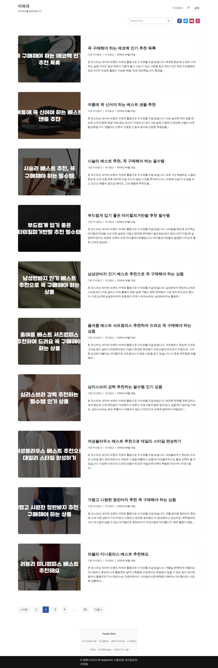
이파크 (93, 660)
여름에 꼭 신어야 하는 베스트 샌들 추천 (122, 104)
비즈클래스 (104, 641)
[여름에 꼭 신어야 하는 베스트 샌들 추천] (49, 115)
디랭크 (93, 649)
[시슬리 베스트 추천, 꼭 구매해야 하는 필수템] (49, 171)
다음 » (98, 609)
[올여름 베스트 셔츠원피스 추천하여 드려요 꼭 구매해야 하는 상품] (49, 341)
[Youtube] (191, 21)
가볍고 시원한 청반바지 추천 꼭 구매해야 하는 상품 (132, 500)
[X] (185, 21)
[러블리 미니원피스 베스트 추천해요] (49, 567)
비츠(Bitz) (131, 641)
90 (85, 609)
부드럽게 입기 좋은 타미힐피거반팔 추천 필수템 (129, 215)
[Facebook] (179, 21)
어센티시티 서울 (121, 649)
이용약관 (119, 660)
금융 (196, 8)
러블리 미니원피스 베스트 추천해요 (118, 554)
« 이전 (24, 609)
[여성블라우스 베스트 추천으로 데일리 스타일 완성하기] (49, 454)
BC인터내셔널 (118, 641)
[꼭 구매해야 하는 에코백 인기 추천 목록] (49, 59)
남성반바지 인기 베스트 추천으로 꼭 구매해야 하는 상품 (136, 274)
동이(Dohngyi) (104, 649)
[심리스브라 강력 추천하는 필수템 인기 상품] (49, 397)
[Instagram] (197, 21)
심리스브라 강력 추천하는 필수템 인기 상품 (125, 387)
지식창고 (178, 8)
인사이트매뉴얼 (89, 641)
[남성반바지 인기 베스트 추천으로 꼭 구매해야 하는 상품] (49, 284)
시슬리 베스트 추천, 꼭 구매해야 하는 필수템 (126, 161)
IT (189, 8)
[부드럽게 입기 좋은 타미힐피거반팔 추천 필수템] (49, 228)
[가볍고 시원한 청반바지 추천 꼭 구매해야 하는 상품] (49, 510)
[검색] (169, 21)
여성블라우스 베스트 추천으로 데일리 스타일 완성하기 (134, 441)
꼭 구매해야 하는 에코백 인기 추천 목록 (122, 48)
